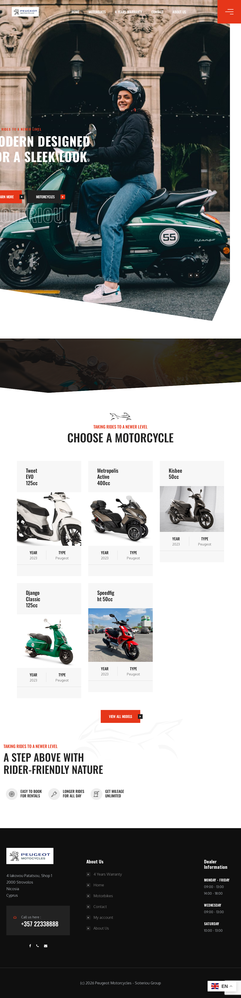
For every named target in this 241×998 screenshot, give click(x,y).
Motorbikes (97, 11)
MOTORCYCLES (59, 205)
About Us (179, 11)
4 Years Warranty (128, 11)
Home (75, 11)
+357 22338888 (39, 923)
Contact (157, 11)
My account (103, 917)
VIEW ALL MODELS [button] (120, 716)
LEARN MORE (20, 205)
